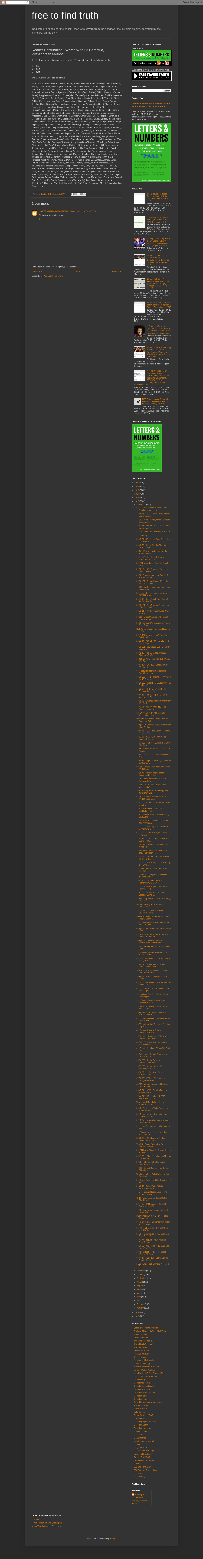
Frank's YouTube (141, 1405)
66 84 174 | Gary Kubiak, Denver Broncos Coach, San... (150, 558)
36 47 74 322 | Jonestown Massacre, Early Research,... (152, 1241)
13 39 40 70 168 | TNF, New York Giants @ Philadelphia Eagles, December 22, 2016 (159, 305)
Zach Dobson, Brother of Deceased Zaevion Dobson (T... (151, 852)
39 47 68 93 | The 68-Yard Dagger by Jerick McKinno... (152, 792)
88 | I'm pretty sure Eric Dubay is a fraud (153, 532)
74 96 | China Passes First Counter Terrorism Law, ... (151, 780)
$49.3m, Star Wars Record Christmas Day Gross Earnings (152, 971)
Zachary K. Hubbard (140, 1496)
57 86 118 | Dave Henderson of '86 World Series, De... (151, 798)
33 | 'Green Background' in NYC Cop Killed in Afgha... (152, 1229)
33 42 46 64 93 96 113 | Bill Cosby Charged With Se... (151, 654)
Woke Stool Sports (142, 1338)
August (140, 1282)
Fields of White (140, 1409)
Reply (41, 219)
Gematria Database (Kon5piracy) (148, 1402)
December (141, 504)
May (139, 1293)
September (142, 1278)
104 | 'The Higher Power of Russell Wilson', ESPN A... (151, 1253)
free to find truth (65, 15)
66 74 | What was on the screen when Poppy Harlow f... (152, 552)
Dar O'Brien (139, 1434)
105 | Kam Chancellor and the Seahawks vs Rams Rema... (149, 941)
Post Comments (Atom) (53, 276)
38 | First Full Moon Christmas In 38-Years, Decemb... (151, 953)
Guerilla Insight (140, 1380)
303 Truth (138, 1473)
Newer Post (38, 271)
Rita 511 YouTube (141, 1354)
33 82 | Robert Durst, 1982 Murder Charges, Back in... (151, 1163)
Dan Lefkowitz (140, 1438)
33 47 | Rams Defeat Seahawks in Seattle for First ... (151, 810)
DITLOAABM (139, 1418)
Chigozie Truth (140, 1447)
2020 (136, 483)
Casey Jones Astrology (144, 1451)
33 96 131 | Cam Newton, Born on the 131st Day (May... (152, 606)
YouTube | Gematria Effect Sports (48, 1523)
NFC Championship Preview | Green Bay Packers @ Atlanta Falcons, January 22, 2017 (155, 401)
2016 (136, 498)
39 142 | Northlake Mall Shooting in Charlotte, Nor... (151, 1055)
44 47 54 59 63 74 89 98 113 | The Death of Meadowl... (151, 708)
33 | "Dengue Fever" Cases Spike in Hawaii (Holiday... (151, 1001)
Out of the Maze (140, 1357)
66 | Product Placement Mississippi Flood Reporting (151, 672)
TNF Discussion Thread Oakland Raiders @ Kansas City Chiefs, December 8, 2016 (159, 197)
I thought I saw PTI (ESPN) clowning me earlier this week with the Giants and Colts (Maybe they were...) (158, 242)
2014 (136, 1313)
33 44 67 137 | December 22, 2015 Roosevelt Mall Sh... (151, 1205)
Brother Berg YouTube (143, 1457)
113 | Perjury (141, 535)
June (139, 1289)
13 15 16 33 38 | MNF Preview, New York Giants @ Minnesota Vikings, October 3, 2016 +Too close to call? (159, 283)
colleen (137, 1444)
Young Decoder (140, 1334)
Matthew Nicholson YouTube (146, 1367)
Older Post (116, 271)
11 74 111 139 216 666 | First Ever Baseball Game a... (151, 893)
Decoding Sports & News (145, 1422)
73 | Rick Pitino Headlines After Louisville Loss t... (149, 911)
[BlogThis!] (75, 194)
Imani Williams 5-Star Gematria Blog (149, 1373)
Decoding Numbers (142, 1428)
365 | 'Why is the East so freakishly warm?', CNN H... (151, 1013)
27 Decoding (139, 1476)
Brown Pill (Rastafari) (143, 1454)
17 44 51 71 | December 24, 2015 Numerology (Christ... (150, 1097)
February (141, 1304)
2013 (136, 1316)
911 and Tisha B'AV (142, 1467)
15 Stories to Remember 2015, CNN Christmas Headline (151, 1037)
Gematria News (140, 1396)
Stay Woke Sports (141, 1350)
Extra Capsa (139, 1412)
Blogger (113, 1538)
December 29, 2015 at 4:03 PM (83, 211)
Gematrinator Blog (142, 1389)
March (140, 1300)
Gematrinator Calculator (144, 1386)
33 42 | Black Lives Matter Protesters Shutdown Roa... (152, 1109)
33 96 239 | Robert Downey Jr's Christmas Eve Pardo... (149, 1061)
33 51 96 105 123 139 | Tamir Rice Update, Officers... (151, 738)
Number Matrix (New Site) (145, 1360)
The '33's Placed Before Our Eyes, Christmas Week (151, 1145)
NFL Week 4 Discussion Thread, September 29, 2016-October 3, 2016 (157, 219)
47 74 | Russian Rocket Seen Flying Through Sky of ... (151, 1193)
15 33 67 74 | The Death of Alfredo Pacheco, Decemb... (151, 690)
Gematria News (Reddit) (144, 1392)
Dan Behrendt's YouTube (145, 1441)
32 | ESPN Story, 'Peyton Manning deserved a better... (150, 714)
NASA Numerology (142, 1363)
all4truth (137, 1464)
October (140, 1274)
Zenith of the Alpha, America (146, 1328)
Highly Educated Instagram (145, 1376)
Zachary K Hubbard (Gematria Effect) (150, 1331)
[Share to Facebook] (81, 194)
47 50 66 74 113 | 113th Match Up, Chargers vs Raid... (151, 1079)
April (139, 1297)
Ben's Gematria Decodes (144, 1460)
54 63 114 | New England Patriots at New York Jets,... (151, 887)
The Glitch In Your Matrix (144, 1344)
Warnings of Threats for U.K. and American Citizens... (150, 1103)
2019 (136, 486)
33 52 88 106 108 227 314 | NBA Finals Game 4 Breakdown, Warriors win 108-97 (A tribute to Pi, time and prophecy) (159, 352)
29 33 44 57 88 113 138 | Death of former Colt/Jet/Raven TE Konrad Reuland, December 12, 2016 (158, 260)
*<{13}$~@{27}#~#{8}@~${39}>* (54, 211)
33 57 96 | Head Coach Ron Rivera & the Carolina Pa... (152, 600)
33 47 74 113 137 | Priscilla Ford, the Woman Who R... (152, 1091)
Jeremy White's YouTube (144, 1370)
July (139, 1286)
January (140, 1308)
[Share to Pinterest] (84, 194)
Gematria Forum (141, 1399)
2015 (136, 501)
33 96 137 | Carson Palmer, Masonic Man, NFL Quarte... (152, 582)
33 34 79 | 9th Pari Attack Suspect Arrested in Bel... (150, 1073)
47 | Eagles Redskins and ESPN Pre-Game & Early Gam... (152, 935)
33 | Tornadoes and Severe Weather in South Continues (153, 1115)
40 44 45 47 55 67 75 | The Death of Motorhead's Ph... (151, 696)
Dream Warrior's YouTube (145, 1415)
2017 (136, 494)
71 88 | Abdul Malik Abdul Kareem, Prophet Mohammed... (151, 965)
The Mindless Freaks (143, 1341)
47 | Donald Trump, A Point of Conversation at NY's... (148, 1031)
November (141, 1271)
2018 (136, 490)
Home (77, 271)
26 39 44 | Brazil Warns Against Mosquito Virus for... (149, 1187)
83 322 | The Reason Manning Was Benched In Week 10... (151, 509)
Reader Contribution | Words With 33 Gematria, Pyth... (152, 720)
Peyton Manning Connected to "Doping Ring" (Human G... (153, 917)
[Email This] (72, 194)
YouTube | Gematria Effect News (48, 1526)
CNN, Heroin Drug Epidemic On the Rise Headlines (151, 1199)
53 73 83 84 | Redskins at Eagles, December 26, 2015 (150, 1139)
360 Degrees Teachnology (145, 1470)
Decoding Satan (141, 1425)
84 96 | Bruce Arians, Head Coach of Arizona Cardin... (152, 576)
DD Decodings (140, 1431)
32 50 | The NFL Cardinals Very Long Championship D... (152, 570)
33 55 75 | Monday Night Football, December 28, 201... (150, 774)
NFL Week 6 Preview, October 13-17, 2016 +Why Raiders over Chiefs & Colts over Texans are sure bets (159, 329)
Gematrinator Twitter (142, 1383)
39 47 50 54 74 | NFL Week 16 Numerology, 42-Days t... (149, 882)
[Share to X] (78, 194)
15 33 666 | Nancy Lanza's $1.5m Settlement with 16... (150, 1067)
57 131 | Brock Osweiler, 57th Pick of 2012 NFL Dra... (152, 618)
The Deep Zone (140, 1347)
